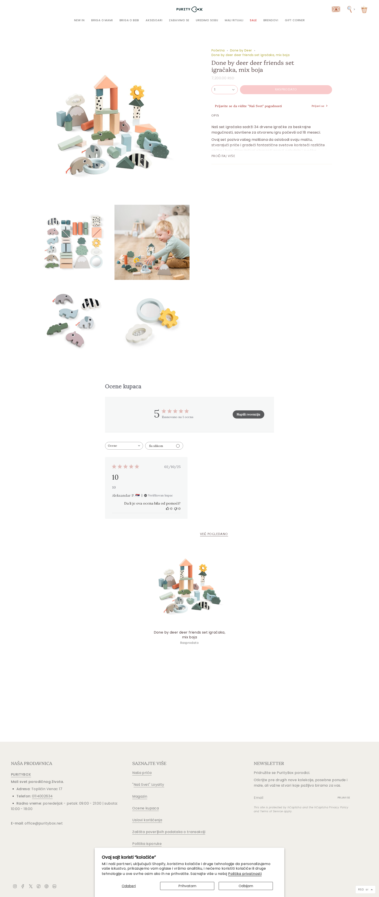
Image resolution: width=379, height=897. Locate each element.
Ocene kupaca (145, 808)
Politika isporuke (147, 843)
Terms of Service (271, 811)
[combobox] (124, 446)
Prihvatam (187, 885)
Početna (218, 50)
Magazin (139, 796)
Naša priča (142, 772)
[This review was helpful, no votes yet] (167, 508)
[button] (102, 20)
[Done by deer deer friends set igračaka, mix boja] (190, 586)
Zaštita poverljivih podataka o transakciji (168, 831)
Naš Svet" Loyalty (149, 784)
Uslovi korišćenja (147, 820)
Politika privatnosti (245, 873)
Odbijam (246, 885)
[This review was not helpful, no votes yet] (175, 508)
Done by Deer (241, 50)
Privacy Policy (338, 807)
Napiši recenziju (248, 414)
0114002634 (42, 796)
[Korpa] (364, 9)
